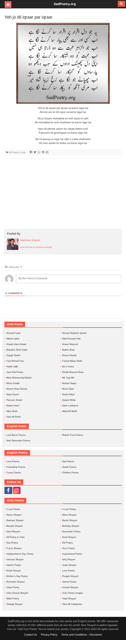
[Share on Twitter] (35, 152)
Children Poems (70, 472)
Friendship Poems (15, 467)
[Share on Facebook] (31, 152)
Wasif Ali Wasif (69, 411)
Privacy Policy (49, 634)
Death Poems (69, 467)
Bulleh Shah (68, 349)
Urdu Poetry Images (72, 593)
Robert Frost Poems (72, 435)
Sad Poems (68, 461)
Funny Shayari (13, 548)
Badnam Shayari (15, 520)
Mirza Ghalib (13, 383)
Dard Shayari (13, 531)
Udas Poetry (12, 587)
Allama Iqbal (12, 338)
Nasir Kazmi (12, 394)
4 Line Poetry (69, 509)
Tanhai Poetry (69, 581)
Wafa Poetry (12, 598)
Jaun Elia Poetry (14, 372)
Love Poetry (68, 570)
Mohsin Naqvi (69, 383)
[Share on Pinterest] (43, 152)
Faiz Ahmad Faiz (15, 361)
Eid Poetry (67, 542)
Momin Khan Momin (16, 388)
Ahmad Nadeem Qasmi (74, 333)
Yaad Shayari (69, 598)
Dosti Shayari (69, 537)
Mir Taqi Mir (68, 377)
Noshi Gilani (68, 394)
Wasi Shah (11, 411)
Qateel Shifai (68, 400)
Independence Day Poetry (19, 553)
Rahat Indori (12, 405)
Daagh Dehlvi (13, 355)
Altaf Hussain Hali (71, 338)
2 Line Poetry (13, 509)
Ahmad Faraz (13, 333)
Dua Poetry (12, 542)
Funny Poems (13, 472)
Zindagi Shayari (14, 604)
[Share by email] (47, 152)
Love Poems (12, 461)
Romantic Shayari (15, 581)
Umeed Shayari (70, 587)
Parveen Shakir (14, 400)
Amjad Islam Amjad (16, 344)
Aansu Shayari (13, 514)
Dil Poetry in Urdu (17, 152)
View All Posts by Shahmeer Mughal (36, 247)
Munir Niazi (68, 388)
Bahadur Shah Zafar (17, 349)
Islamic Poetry (13, 565)
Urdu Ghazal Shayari (17, 593)
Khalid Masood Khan (73, 372)
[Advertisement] (63, 194)
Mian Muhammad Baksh (19, 377)
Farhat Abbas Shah (72, 361)
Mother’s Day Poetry (17, 576)
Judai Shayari (69, 565)
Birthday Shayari (70, 526)
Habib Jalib (12, 366)
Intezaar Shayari (14, 559)
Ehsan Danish (69, 355)
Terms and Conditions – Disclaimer (81, 634)
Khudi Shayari (13, 570)
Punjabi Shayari (70, 576)
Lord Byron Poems (16, 435)
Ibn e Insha (68, 366)
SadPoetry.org (65, 4)
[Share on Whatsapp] (39, 152)
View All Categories (72, 604)
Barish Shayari (69, 520)
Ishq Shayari (68, 559)
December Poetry (71, 531)
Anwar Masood (70, 344)
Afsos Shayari (69, 514)
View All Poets (13, 416)
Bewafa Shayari (14, 526)
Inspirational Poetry (72, 553)
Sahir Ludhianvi (70, 405)
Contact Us (30, 634)
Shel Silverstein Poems (18, 440)
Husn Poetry (68, 548)
